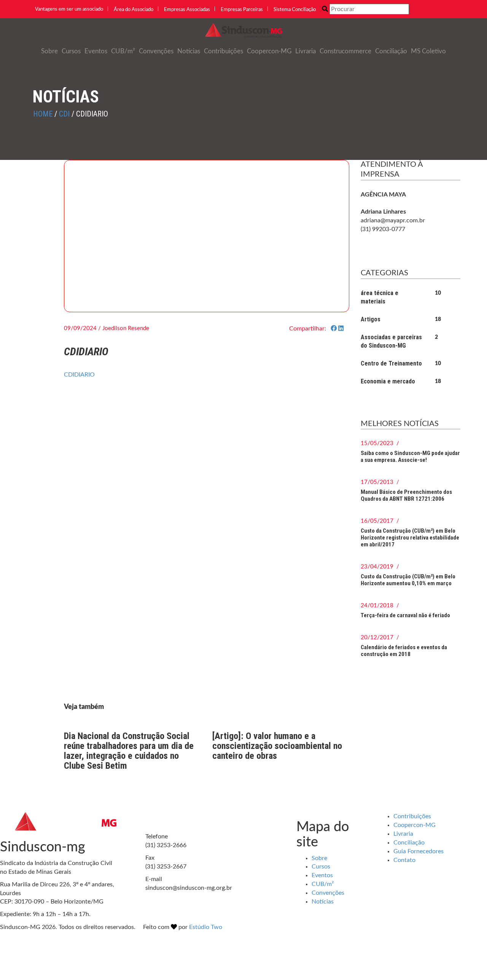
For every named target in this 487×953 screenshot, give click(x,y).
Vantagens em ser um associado (69, 9)
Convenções (156, 51)
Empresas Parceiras (242, 9)
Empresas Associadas (187, 9)
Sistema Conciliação (295, 9)
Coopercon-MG (269, 51)
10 (438, 293)
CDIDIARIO (79, 375)
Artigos (370, 319)
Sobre (49, 51)
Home (43, 113)
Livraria (305, 51)
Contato (404, 860)
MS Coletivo (428, 51)
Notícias (188, 51)
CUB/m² (123, 51)
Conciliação (391, 51)
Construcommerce (345, 51)
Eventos (95, 51)
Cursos (71, 51)
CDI (64, 113)
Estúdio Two (205, 927)
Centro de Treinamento (391, 363)
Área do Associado (133, 9)
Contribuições (223, 51)
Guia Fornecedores (418, 851)
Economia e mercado (388, 381)
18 (438, 319)
